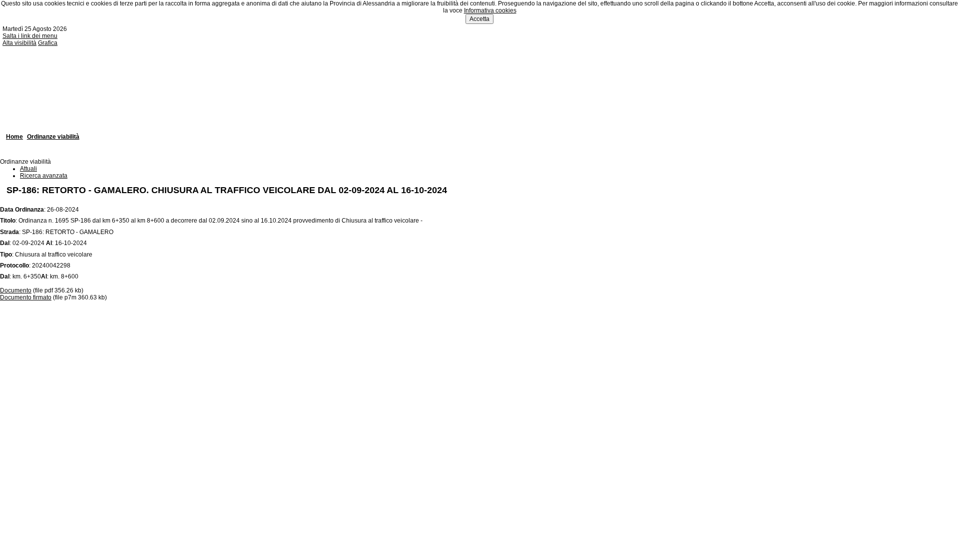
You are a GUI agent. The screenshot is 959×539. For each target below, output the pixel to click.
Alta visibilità (19, 42)
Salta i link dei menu (29, 35)
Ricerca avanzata (43, 175)
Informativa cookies (490, 10)
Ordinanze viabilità (53, 136)
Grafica (47, 42)
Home (14, 136)
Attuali (28, 168)
